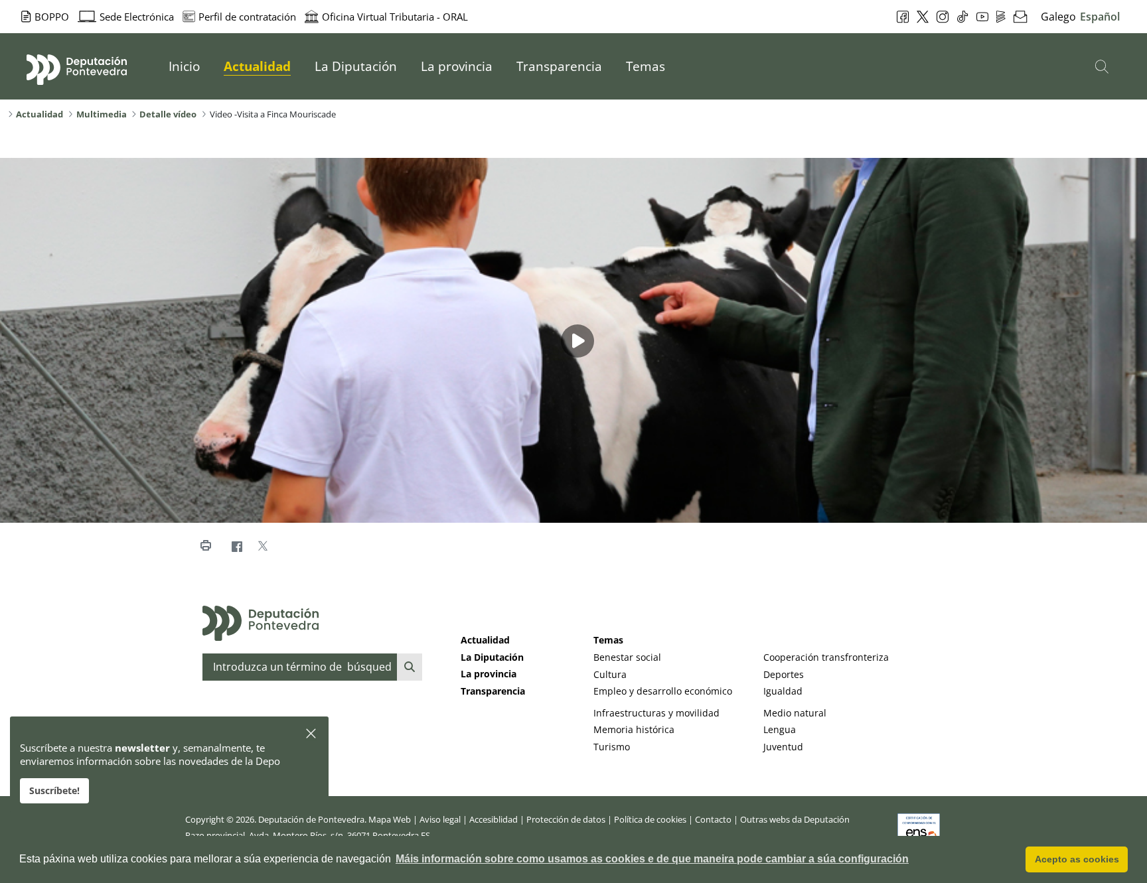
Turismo (611, 746)
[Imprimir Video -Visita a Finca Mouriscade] (205, 546)
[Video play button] (577, 341)
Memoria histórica (633, 729)
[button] (311, 734)
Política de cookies (650, 819)
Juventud (783, 746)
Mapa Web (389, 819)
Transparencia (493, 691)
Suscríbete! (54, 790)
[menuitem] (184, 66)
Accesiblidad (493, 819)
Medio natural (794, 713)
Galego (1058, 16)
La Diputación (492, 657)
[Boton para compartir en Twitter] (262, 546)
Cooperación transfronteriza (826, 657)
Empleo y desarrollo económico (662, 691)
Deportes (783, 674)
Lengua (779, 729)
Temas (608, 640)
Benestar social (627, 657)
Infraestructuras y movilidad (656, 713)
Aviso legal (440, 819)
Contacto (713, 819)
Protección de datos (565, 819)
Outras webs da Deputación (795, 819)
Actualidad (485, 640)
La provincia (488, 673)
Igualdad (783, 691)
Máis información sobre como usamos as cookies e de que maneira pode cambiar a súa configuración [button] (652, 858)
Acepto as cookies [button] (1077, 859)
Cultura (610, 674)
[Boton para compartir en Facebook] (236, 546)
